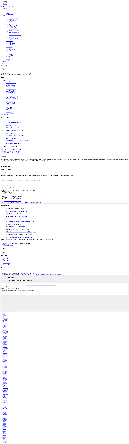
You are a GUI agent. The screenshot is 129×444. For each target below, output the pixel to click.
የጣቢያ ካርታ (35, 273)
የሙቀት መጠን (9, 47)
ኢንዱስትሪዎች (6, 51)
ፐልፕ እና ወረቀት (9, 55)
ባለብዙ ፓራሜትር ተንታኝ (14, 25)
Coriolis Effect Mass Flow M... (14, 122)
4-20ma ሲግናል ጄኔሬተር (5, 274)
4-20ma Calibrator (15, 274)
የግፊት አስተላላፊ (12, 37)
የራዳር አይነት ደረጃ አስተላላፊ (33, 274)
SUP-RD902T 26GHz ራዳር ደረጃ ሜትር (12, 201)
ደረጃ (7, 31)
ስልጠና (7, 60)
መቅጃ (10, 42)
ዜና (4, 57)
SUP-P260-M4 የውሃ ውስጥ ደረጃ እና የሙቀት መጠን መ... (20, 221)
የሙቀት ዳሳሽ (11, 48)
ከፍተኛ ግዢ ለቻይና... (11, 133)
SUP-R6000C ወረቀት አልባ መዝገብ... (15, 143)
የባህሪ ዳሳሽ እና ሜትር (13, 27)
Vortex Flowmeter (12, 20)
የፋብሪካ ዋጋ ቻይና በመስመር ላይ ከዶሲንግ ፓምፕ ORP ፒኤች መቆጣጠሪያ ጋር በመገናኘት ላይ (22, 202)
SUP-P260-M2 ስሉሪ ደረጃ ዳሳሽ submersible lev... (19, 237)
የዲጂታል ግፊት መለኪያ (13, 39)
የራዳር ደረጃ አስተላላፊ (13, 33)
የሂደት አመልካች (12, 43)
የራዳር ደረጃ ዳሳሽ (22, 274)
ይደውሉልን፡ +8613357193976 (7, 6)
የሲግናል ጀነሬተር (12, 45)
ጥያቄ (52, 239)
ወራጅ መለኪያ (9, 16)
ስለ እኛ (4, 12)
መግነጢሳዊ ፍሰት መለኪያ (14, 19)
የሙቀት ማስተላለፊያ (13, 49)
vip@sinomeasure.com (8, 245)
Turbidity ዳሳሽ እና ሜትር (14, 30)
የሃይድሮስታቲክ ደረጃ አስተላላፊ (15, 35)
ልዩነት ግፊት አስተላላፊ (13, 38)
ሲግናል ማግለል (12, 44)
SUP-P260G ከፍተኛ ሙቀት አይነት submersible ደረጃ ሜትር (21, 232)
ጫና (7, 36)
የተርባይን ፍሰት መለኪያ (13, 21)
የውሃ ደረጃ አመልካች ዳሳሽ (56, 274)
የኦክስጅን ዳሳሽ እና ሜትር (14, 29)
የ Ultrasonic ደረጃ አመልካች (45, 274)
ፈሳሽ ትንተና (8, 24)
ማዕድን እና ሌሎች (9, 56)
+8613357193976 (7, 244)
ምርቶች (5, 15)
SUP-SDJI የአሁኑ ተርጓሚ (12, 128)
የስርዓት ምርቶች (9, 41)
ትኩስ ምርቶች (29, 273)
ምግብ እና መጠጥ (9, 54)
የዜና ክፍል (8, 59)
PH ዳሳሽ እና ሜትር (13, 26)
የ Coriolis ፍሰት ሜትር (13, 18)
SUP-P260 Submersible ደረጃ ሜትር (15, 226)
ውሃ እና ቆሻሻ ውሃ (9, 53)
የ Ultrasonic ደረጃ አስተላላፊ (14, 32)
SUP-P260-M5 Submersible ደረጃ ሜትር (16, 211)
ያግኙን (4, 61)
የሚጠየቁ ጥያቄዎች (10, 14)
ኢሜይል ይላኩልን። (4, 163)
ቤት (4, 10)
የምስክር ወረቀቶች (9, 13)
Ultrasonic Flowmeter (13, 23)
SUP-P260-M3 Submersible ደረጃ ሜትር (16, 216)
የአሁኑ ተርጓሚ (9, 50)
